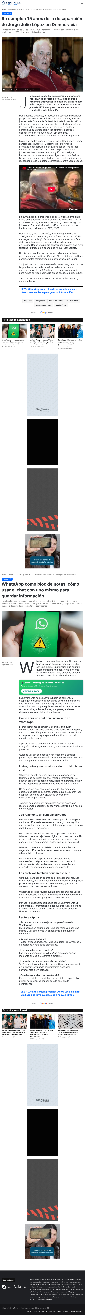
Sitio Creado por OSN (43, 1308)
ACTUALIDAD (12, 9)
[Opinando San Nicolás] (11, 3)
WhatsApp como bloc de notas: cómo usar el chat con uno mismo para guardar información (13, 342)
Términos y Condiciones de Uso (72, 1311)
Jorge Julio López (44, 305)
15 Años (28, 301)
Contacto (29, 1311)
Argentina (41, 301)
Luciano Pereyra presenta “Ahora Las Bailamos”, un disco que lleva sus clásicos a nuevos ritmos (41, 342)
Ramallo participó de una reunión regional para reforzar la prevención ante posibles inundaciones (70, 343)
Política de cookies (55, 1311)
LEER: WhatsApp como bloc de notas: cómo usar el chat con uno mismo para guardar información (49, 291)
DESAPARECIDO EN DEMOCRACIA (64, 301)
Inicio (5, 9)
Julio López (61, 305)
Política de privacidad (40, 1311)
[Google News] (46, 312)
